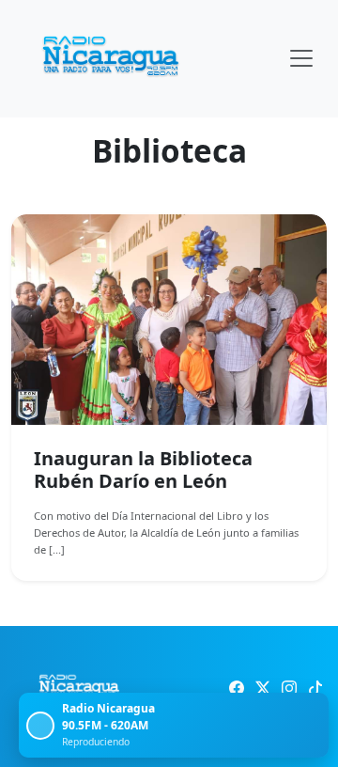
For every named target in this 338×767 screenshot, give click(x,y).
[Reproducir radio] (40, 726)
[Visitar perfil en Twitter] (263, 688)
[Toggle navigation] (301, 58)
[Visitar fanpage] (236, 688)
